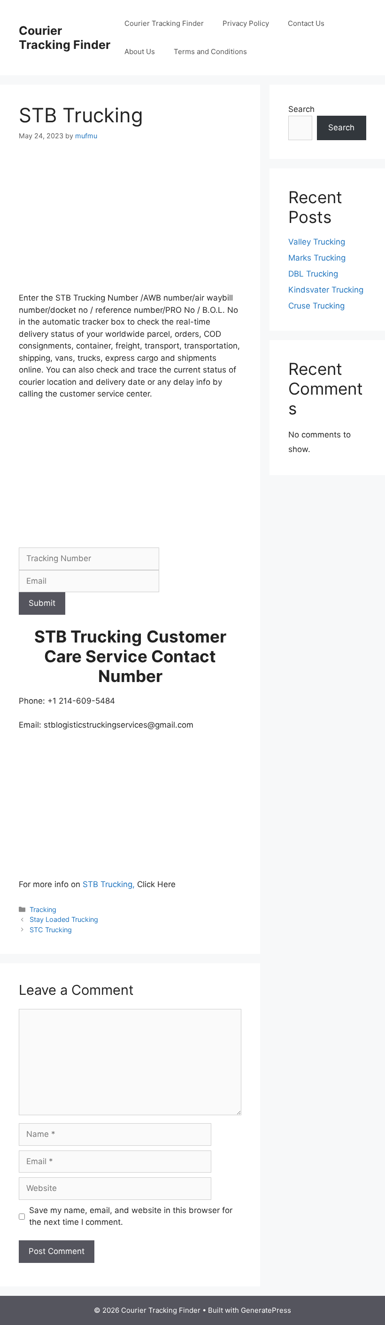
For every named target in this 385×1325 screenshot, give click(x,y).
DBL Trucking (313, 273)
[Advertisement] (130, 222)
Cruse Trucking (316, 305)
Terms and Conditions (210, 51)
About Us (139, 51)
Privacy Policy (246, 23)
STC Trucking (51, 930)
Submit (42, 603)
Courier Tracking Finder (64, 38)
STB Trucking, (108, 884)
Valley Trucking (316, 241)
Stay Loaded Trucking (64, 919)
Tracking (43, 909)
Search (301, 109)
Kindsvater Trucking (325, 289)
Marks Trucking (317, 257)
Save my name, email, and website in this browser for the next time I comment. (130, 1216)
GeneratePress (266, 1310)
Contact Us (306, 23)
